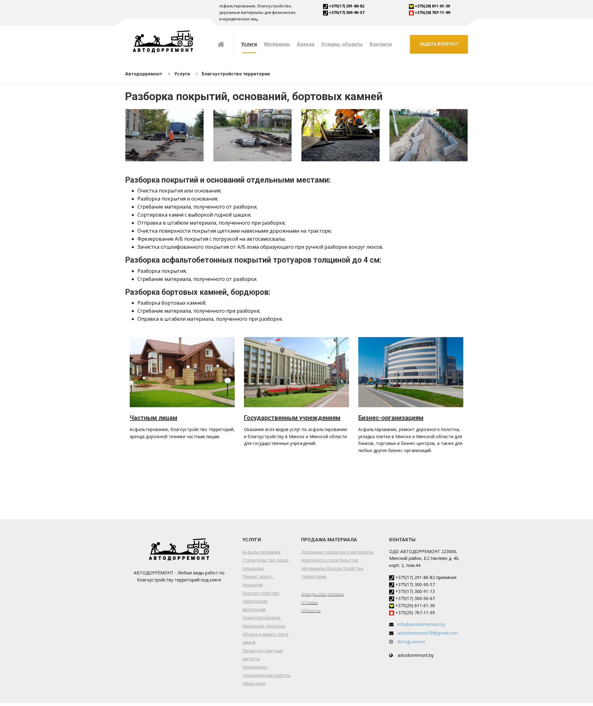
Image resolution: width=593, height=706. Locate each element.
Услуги (249, 44)
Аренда (305, 44)
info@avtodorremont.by (421, 624)
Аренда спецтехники (322, 594)
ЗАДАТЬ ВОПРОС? (438, 44)
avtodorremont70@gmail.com (427, 633)
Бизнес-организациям (390, 417)
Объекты (311, 610)
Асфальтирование (261, 552)
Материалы (277, 44)
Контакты (381, 44)
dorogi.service (411, 642)
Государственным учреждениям (292, 417)
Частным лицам (153, 417)
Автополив (254, 609)
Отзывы (309, 602)
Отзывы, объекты (342, 44)
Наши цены (254, 683)
